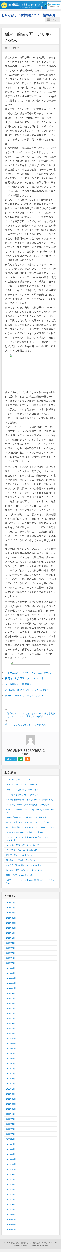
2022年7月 (10, 1124)
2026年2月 (10, 907)
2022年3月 (10, 1144)
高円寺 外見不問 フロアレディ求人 (25, 678)
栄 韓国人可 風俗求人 (18, 684)
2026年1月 (10, 912)
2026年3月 (10, 902)
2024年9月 (10, 993)
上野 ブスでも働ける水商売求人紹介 (22, 789)
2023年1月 (10, 1094)
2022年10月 (11, 1109)
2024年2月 (10, 1028)
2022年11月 (11, 1104)
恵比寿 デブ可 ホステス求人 (19, 855)
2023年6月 (10, 1068)
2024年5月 (10, 1013)
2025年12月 (11, 918)
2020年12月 (11, 1219)
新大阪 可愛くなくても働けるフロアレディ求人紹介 (28, 822)
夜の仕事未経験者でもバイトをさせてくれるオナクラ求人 (30, 799)
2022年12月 (11, 1099)
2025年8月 (10, 938)
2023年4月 (10, 1078)
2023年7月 (10, 1063)
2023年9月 (10, 1053)
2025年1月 (10, 973)
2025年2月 (10, 968)
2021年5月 (10, 1194)
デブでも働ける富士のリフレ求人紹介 (22, 850)
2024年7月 (10, 1003)
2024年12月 (11, 978)
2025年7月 (10, 943)
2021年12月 (11, 1159)
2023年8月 (10, 1058)
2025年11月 (11, 923)
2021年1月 (10, 1214)
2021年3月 (10, 1204)
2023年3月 (10, 1083)
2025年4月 (10, 958)
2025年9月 (10, 933)
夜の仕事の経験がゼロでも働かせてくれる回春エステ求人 (30, 827)
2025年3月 (10, 963)
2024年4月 (10, 1018)
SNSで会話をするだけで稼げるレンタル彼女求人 (26, 817)
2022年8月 (10, 1119)
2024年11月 (11, 983)
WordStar (26, 1245)
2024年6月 (10, 1008)
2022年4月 (10, 1139)
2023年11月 (11, 1043)
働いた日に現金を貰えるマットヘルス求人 (23, 865)
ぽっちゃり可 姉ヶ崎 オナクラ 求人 (20, 860)
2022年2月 (10, 1149)
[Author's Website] (20, 759)
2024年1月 (10, 1033)
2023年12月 (11, 1038)
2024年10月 (11, 988)
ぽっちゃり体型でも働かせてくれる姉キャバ (24, 870)
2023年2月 (10, 1088)
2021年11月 (11, 1164)
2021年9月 (10, 1174)
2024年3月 (10, 1023)
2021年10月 (11, 1169)
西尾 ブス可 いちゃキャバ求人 (20, 875)
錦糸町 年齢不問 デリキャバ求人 (24, 695)
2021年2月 (10, 1209)
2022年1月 (10, 1154)
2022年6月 (10, 1129)
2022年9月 (10, 1114)
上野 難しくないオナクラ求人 (19, 779)
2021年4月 (10, 1199)
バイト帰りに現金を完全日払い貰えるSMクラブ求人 (28, 804)
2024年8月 (10, 998)
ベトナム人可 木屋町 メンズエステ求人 (28, 672)
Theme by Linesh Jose (39, 1245)
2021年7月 (10, 1184)
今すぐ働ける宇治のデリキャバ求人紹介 (22, 845)
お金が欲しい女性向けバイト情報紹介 (28, 15)
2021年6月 (10, 1189)
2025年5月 (10, 953)
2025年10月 (11, 928)
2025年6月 (10, 948)
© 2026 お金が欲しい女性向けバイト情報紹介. (22, 1243)
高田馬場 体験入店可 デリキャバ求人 (27, 690)
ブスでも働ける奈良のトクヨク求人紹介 (22, 794)
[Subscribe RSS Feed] (27, 759)
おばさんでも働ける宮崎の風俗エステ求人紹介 (25, 832)
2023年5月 (10, 1073)
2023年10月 (11, 1048)
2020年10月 (11, 1229)
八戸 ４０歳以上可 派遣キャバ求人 (22, 784)
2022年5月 (10, 1134)
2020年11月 (11, 1224)
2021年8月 (10, 1179)
